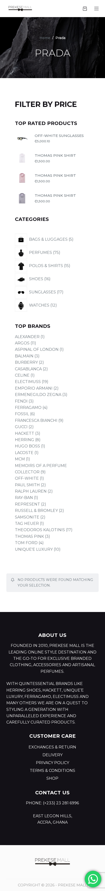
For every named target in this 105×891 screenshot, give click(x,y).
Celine (22, 375)
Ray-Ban (24, 497)
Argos (22, 343)
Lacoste (24, 452)
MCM (20, 459)
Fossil (22, 414)
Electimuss (28, 381)
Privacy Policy (52, 762)
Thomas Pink (29, 536)
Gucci (21, 427)
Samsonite (27, 517)
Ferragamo (28, 407)
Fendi (21, 401)
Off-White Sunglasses (59, 135)
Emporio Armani (33, 388)
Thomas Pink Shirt (55, 155)
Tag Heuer (27, 523)
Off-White (27, 478)
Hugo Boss (27, 446)
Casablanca (28, 369)
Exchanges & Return (52, 747)
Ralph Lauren (31, 491)
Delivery (52, 755)
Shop (52, 778)
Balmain (24, 356)
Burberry (26, 362)
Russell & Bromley (36, 510)
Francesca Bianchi (36, 420)
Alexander (27, 336)
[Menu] (96, 8)
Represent (27, 504)
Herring (24, 439)
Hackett (24, 433)
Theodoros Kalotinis (40, 530)
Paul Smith (27, 485)
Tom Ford (26, 542)
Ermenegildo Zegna (38, 394)
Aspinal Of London (37, 349)
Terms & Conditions (52, 770)
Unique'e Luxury (34, 549)
